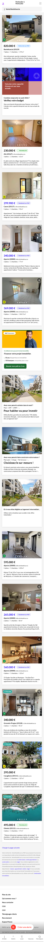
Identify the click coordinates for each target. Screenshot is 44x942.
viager (18, 862)
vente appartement (31, 859)
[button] (18, 39)
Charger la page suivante (11, 848)
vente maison (22, 859)
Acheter (4, 939)
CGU (4, 906)
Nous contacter (7, 902)
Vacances (30, 939)
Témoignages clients (9, 914)
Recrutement (7, 918)
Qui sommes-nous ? (9, 898)
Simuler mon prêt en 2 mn (15, 366)
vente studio (5, 862)
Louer (22, 939)
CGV (4, 910)
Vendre (13, 939)
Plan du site (6, 895)
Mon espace (39, 939)
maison (12, 869)
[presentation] (4, 29)
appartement (18, 869)
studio (24, 869)
